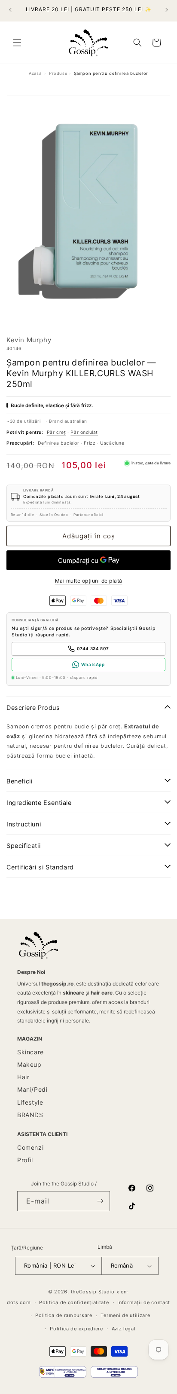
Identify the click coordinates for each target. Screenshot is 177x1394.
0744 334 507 (93, 648)
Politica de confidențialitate (74, 1302)
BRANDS (30, 1114)
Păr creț (56, 432)
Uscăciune (112, 443)
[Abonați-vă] (100, 1201)
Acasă (35, 73)
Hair (23, 1077)
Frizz (89, 443)
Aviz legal (124, 1329)
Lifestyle (30, 1102)
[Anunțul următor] (166, 9)
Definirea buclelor (58, 443)
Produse (58, 73)
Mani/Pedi (32, 1089)
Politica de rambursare (63, 1315)
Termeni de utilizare (125, 1315)
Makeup (29, 1064)
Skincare (30, 1052)
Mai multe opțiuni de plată (88, 580)
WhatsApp (93, 664)
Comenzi (30, 1147)
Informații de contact (143, 1302)
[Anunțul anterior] (10, 9)
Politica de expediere (76, 1329)
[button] (17, 42)
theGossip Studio (93, 1292)
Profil (25, 1160)
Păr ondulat (84, 432)
